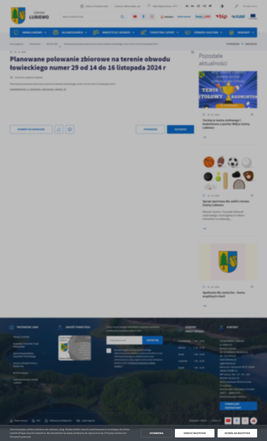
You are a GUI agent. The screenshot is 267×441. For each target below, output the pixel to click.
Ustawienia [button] (156, 433)
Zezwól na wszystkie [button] (237, 433)
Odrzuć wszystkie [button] (195, 433)
